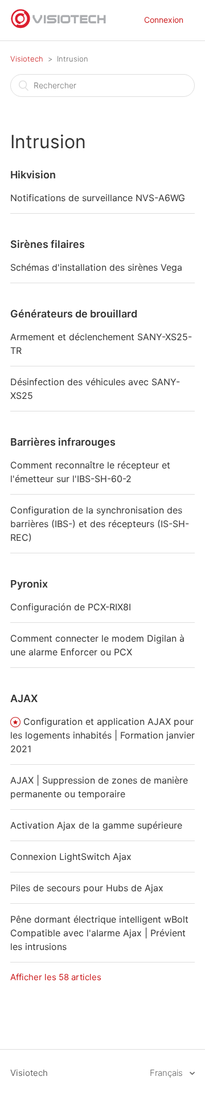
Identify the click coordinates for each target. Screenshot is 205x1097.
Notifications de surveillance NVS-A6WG (97, 197)
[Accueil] (58, 26)
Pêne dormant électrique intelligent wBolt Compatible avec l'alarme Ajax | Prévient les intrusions (99, 933)
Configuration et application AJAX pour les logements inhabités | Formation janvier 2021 (102, 735)
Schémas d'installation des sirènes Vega (96, 267)
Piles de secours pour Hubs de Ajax (86, 888)
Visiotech (26, 58)
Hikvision (33, 175)
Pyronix (29, 584)
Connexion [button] (163, 20)
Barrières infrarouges (63, 442)
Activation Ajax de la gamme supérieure (96, 825)
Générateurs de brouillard (73, 314)
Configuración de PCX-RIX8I (70, 607)
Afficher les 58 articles (55, 977)
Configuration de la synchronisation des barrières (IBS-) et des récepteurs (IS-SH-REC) (99, 523)
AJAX (24, 698)
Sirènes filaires (47, 244)
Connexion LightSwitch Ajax (71, 856)
